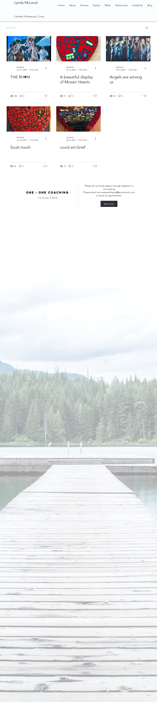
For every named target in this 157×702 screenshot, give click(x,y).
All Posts (10, 27)
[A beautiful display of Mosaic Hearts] (78, 48)
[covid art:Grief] (78, 119)
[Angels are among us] (128, 48)
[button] (146, 28)
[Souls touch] (29, 119)
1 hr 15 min (43, 197)
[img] (109, 195)
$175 (54, 197)
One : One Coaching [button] (47, 192)
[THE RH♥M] (29, 48)
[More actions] (47, 68)
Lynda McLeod (25, 3)
